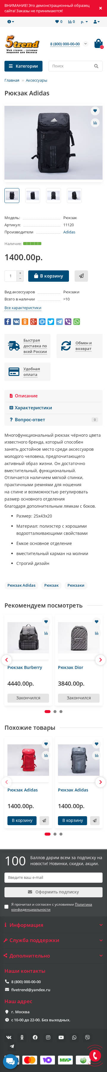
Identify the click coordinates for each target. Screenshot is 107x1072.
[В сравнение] (95, 122)
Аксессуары (36, 80)
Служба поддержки (34, 940)
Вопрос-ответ (55, 419)
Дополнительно (30, 955)
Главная (11, 80)
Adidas (69, 232)
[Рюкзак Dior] (79, 638)
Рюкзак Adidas (22, 790)
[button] (48, 711)
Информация (26, 925)
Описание (26, 396)
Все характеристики (22, 307)
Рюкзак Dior (70, 667)
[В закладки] (95, 110)
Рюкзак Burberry (24, 667)
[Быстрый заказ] (81, 276)
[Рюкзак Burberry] (28, 638)
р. (83, 21)
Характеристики (33, 408)
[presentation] (6, 660)
